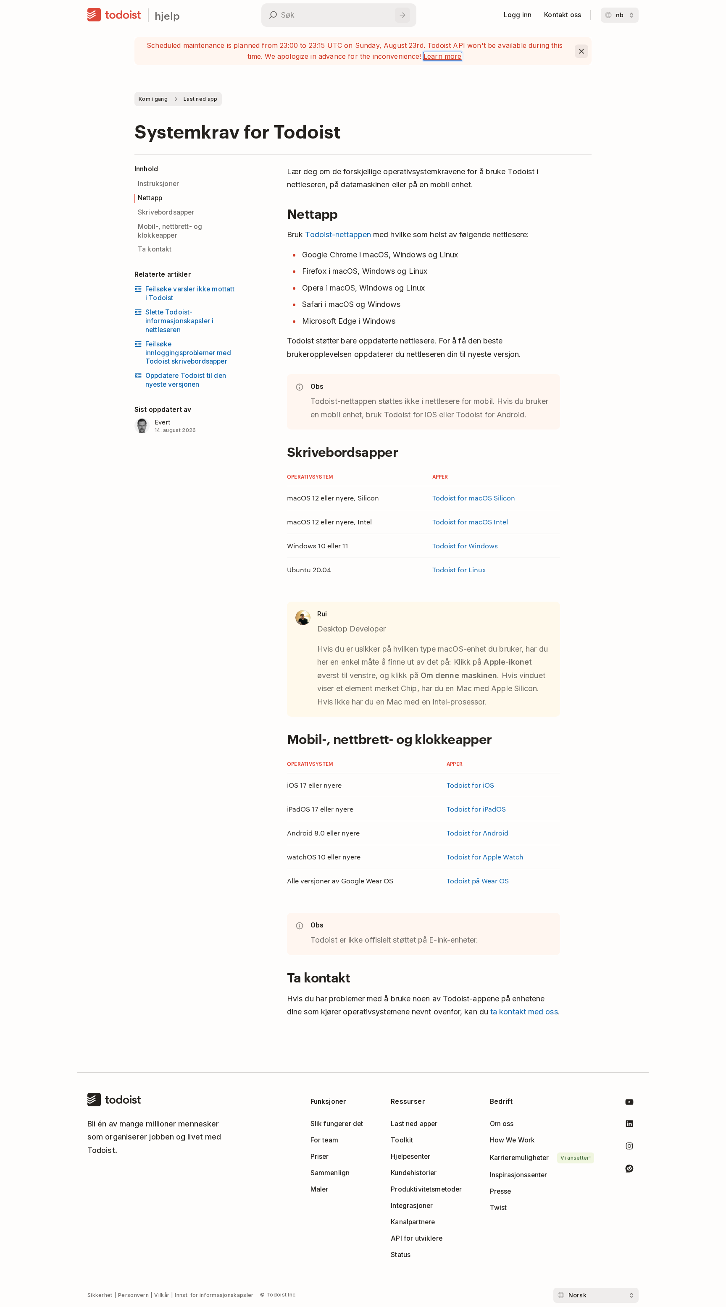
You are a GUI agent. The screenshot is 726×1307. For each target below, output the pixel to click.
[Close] (581, 51)
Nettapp (150, 198)
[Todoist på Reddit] (629, 1170)
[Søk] (402, 15)
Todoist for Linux (459, 569)
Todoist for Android (477, 832)
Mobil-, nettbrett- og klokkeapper (170, 231)
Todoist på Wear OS (478, 880)
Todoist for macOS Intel (470, 521)
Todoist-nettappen (338, 234)
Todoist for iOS (470, 785)
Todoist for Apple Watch (485, 856)
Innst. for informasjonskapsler (214, 1295)
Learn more (443, 56)
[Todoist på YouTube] (629, 1103)
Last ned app (201, 99)
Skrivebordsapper (166, 212)
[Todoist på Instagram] (629, 1147)
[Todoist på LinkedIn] (629, 1125)
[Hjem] (114, 15)
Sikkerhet (100, 1295)
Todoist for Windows (465, 545)
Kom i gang (153, 99)
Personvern (133, 1295)
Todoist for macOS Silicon (473, 497)
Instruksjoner (158, 184)
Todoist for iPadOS (476, 808)
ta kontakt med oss (524, 1011)
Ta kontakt (155, 249)
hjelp (167, 15)
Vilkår (161, 1295)
